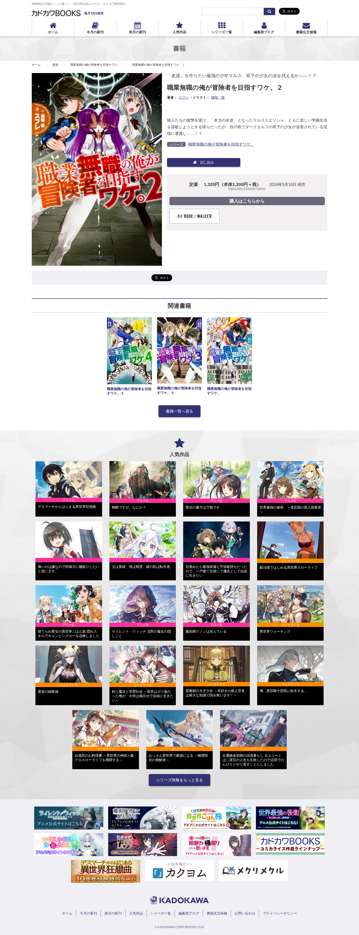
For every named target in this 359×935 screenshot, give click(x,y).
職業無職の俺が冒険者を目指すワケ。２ (158, 64)
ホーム (53, 32)
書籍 (55, 64)
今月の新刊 (95, 32)
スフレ (184, 97)
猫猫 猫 (218, 97)
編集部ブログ (264, 32)
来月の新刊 (137, 32)
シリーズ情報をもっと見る (179, 780)
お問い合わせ (245, 913)
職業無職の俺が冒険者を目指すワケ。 (95, 64)
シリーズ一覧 (221, 32)
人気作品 (179, 32)
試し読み (207, 162)
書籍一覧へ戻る (179, 411)
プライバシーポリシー (280, 913)
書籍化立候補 (306, 32)
